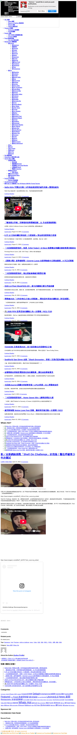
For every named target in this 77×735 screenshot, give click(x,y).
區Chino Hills (16, 85)
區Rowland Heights (17, 124)
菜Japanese (15, 57)
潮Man (2, 705)
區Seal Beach (16, 131)
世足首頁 (14, 162)
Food (12, 697)
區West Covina (16, 141)
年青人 (50, 642)
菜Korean (14, 58)
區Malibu (14, 113)
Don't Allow (41, 11)
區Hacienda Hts (16, 101)
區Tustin (14, 136)
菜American (15, 45)
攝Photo (62, 703)
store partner (49, 699)
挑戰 (54, 642)
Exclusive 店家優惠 (13, 30)
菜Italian (14, 55)
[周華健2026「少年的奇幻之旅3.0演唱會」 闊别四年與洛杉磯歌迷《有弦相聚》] (27, 438)
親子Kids (37, 705)
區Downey (15, 92)
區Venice (14, 138)
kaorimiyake (8, 196)
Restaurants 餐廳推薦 (11, 41)
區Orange (14, 119)
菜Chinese (15, 48)
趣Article (53, 705)
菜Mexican (15, 60)
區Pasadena (15, 121)
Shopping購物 (26, 699)
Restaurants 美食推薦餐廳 (12, 699)
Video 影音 (4, 703)
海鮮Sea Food (16, 62)
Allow (52, 11)
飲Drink (10, 147)
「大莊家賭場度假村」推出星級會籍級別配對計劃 (25, 273)
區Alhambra (15, 72)
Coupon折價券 (26, 694)
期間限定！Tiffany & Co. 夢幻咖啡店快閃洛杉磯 (15, 658)
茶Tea (9, 145)
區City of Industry (17, 87)
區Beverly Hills (16, 77)
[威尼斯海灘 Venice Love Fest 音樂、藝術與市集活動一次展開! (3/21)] (24, 450)
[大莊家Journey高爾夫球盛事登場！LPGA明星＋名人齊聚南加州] (22, 446)
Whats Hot (16, 645)
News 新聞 (9, 645)
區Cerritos (15, 84)
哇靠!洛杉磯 (6, 731)
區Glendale (15, 99)
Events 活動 (8, 33)
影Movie (57, 703)
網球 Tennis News (13, 173)
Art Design (3, 694)
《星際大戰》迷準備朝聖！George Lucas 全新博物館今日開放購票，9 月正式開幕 (39, 261)
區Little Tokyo (16, 108)
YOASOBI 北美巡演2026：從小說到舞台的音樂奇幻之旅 (28, 347)
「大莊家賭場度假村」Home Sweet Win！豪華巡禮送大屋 (29, 398)
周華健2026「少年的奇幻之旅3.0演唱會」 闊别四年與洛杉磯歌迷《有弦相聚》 (37, 299)
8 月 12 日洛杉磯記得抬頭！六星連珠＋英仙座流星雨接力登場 (30, 235)
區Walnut (14, 140)
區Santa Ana (15, 128)
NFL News (11, 177)
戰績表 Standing (16, 169)
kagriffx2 (15, 610)
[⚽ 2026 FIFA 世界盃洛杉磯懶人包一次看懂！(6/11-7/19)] (21, 440)
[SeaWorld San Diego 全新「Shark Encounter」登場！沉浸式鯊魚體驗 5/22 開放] (27, 443)
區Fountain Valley (17, 94)
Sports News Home (41, 699)
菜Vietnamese (16, 69)
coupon (19, 694)
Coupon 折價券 (9, 28)
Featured (5, 696)
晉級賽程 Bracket (17, 164)
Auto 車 (8, 694)
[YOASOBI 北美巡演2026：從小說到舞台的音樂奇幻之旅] (21, 441)
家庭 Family (50, 703)
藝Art (33, 705)
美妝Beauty (28, 705)
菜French (14, 52)
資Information (45, 705)
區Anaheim (15, 74)
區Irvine (14, 102)
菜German (15, 53)
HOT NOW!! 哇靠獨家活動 (15, 35)
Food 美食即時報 (9, 38)
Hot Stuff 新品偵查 (13, 40)
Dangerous (7, 642)
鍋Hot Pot (11, 152)
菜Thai (14, 67)
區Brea (14, 79)
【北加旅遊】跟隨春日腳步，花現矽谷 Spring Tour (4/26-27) (17, 660)
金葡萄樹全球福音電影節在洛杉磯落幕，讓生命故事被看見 (29, 372)
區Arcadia (15, 75)
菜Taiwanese (15, 65)
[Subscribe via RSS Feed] (10, 733)
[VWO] (28, 11)
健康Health (35, 703)
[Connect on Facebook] (43, 733)
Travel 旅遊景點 (69, 699)
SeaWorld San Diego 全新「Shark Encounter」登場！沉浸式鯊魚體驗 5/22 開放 (39, 360)
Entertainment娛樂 (47, 694)
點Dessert (11, 153)
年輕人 (46, 642)
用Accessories (14, 705)
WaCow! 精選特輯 (12, 703)
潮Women (6, 705)
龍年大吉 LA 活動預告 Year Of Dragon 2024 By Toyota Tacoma (22, 183)
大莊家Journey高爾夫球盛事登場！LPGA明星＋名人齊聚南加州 (31, 385)
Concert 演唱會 (12, 36)
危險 (42, 642)
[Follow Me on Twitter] (26, 733)
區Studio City (16, 133)
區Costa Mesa (16, 89)
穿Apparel (21, 705)
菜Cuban (14, 50)
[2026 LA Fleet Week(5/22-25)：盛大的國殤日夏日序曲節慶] (21, 436)
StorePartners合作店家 (11, 182)
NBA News (15, 172)
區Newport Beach (17, 118)
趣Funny (58, 705)
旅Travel (68, 703)
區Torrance (15, 135)
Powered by (23, 11)
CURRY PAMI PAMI (6, 462)
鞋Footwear (71, 705)
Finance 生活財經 (9, 178)
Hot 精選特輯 (8, 155)
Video (35, 642)
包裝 (39, 642)
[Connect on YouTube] (59, 733)
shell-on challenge (24, 642)
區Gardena (15, 97)
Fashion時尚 (68, 694)
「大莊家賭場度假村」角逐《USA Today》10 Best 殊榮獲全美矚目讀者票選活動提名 (40, 248)
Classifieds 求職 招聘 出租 (12, 157)
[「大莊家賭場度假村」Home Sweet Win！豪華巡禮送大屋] (21, 448)
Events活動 (59, 694)
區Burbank (15, 82)
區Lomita (14, 109)
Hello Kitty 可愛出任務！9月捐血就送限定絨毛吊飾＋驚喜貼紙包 (32, 187)
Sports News (33, 699)
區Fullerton (15, 96)
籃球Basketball (12, 170)
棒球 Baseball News (14, 175)
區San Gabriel (16, 126)
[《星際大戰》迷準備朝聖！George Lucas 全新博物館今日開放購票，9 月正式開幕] (27, 433)
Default (36, 693)
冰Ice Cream (11, 148)
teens (31, 642)
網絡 (57, 642)
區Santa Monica (16, 130)
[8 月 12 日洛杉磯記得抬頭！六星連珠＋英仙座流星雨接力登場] (22, 429)
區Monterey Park (17, 116)
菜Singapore (15, 63)
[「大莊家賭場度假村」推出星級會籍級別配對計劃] (19, 434)
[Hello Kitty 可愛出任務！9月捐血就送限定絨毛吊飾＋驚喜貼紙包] (23, 426)
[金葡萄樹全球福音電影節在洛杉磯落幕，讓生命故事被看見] (21, 445)
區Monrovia (15, 114)
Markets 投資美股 (13, 180)
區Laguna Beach (17, 104)
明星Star (73, 703)
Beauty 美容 (13, 694)
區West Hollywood (17, 143)
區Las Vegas (15, 106)
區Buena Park (16, 80)
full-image (33, 697)
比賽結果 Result (16, 167)
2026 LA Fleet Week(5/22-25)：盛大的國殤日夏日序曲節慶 (29, 286)
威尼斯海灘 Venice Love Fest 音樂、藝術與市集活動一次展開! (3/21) (34, 410)
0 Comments (25, 196)
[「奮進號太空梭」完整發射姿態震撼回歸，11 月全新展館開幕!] (22, 428)
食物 (60, 642)
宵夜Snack (11, 150)
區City (10, 70)
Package (16, 642)
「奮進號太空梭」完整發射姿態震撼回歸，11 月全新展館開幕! (30, 223)
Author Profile (19, 655)
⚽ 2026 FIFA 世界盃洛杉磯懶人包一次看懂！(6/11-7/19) (28, 311)
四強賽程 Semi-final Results (20, 165)
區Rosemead (15, 123)
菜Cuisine (11, 43)
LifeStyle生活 (53, 697)
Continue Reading (9, 193)
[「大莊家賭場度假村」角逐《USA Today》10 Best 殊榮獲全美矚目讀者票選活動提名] (28, 431)
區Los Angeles (16, 111)
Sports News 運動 (10, 158)
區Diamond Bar (16, 91)
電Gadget (66, 705)
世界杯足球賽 (12, 160)
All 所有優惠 (11, 31)
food (12, 642)
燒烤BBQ (14, 46)
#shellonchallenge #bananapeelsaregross (15, 607)
